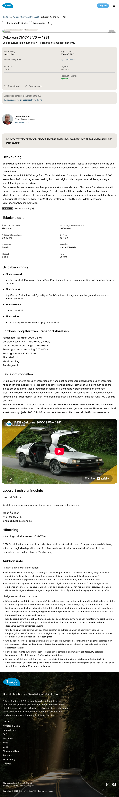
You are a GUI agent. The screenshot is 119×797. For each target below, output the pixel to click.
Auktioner (8, 738)
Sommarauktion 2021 (30, 17)
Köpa (5, 742)
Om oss (7, 721)
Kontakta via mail (22, 122)
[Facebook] (114, 784)
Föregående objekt (16, 22)
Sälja (5, 747)
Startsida (7, 17)
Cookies (7, 763)
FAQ (5, 734)
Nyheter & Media (11, 726)
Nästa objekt (41, 22)
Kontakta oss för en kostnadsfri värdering (23, 100)
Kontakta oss (9, 730)
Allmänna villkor (11, 751)
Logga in (102, 5)
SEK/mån (68, 60)
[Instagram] (108, 784)
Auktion (16, 17)
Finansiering (9, 759)
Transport (8, 755)
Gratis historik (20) (24, 208)
